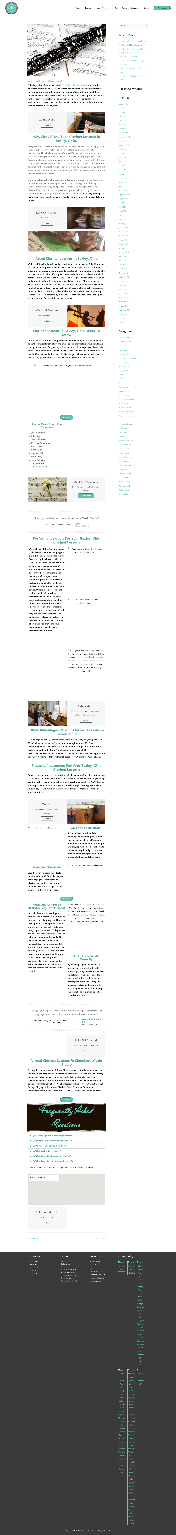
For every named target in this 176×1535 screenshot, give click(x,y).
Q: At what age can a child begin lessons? (53, 1136)
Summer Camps (121, 8)
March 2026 (123, 125)
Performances (124, 428)
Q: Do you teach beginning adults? (49, 1146)
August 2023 (123, 244)
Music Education (125, 408)
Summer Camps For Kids (69, 1281)
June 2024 (122, 207)
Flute (120, 383)
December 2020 (124, 298)
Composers (123, 362)
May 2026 (122, 116)
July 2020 (122, 318)
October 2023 (124, 240)
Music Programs (103, 8)
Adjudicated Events (126, 338)
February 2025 (124, 174)
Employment (123, 371)
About (77, 8)
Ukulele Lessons (125, 482)
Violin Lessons (124, 490)
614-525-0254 (34, 1268)
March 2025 (123, 170)
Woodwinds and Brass (68, 1270)
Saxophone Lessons (126, 441)
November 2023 (124, 236)
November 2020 (124, 302)
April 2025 (122, 166)
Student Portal (95, 1262)
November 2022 (124, 256)
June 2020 (122, 322)
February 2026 (124, 129)
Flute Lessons (124, 387)
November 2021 (124, 273)
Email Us (33, 1271)
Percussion (65, 1267)
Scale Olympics (124, 445)
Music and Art (124, 404)
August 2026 (123, 104)
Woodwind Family (34, 81)
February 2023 (124, 248)
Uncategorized (124, 486)
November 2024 (124, 186)
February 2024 (124, 224)
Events (121, 375)
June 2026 (122, 112)
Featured (122, 379)
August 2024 (123, 199)
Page (120, 420)
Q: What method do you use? (47, 1151)
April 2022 (122, 265)
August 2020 (123, 314)
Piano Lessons (124, 432)
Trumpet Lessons (125, 474)
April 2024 (122, 215)
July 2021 (122, 281)
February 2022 (124, 269)
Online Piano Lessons (127, 416)
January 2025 (124, 178)
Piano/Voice (65, 1261)
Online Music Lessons (68, 1275)
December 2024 (124, 182)
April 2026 (122, 120)
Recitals (121, 437)
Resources (134, 8)
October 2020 (124, 306)
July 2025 (122, 153)
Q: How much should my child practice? (52, 1141)
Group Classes (124, 391)
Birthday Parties (95, 1281)
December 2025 (124, 137)
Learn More (85, 496)
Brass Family (123, 350)
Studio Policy (94, 1265)
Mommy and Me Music (127, 399)
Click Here (47, 125)
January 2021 (124, 294)
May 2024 (122, 211)
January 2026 (124, 133)
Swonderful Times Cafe (127, 465)
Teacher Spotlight (125, 470)
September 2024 (125, 195)
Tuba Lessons (124, 478)
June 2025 (122, 158)
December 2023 (124, 232)
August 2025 (123, 149)
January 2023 (124, 252)
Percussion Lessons (126, 424)
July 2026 (122, 108)
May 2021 (122, 285)
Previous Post (33, 1238)
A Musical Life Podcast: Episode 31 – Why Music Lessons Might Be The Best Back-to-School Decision (133, 53)
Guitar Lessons (124, 395)
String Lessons (124, 453)
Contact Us (33, 1274)
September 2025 (125, 145)
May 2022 (122, 261)
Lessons (88, 8)
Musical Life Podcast (126, 412)
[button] (162, 8)
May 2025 (122, 162)
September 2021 (125, 277)
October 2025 (124, 141)
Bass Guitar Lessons (126, 342)
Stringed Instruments (68, 1272)
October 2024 (124, 191)
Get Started (94, 1271)
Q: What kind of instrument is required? (52, 1156)
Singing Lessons (125, 449)
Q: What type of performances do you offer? (54, 1161)
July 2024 (122, 203)
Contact (147, 8)
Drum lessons (124, 366)
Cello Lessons (124, 354)
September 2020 (125, 310)
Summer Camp (124, 461)
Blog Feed (122, 346)
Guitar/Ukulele (66, 1264)
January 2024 (124, 228)
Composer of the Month (127, 358)
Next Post (101, 1238)
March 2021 (123, 289)
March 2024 (123, 219)
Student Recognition (126, 457)
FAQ (91, 1268)
